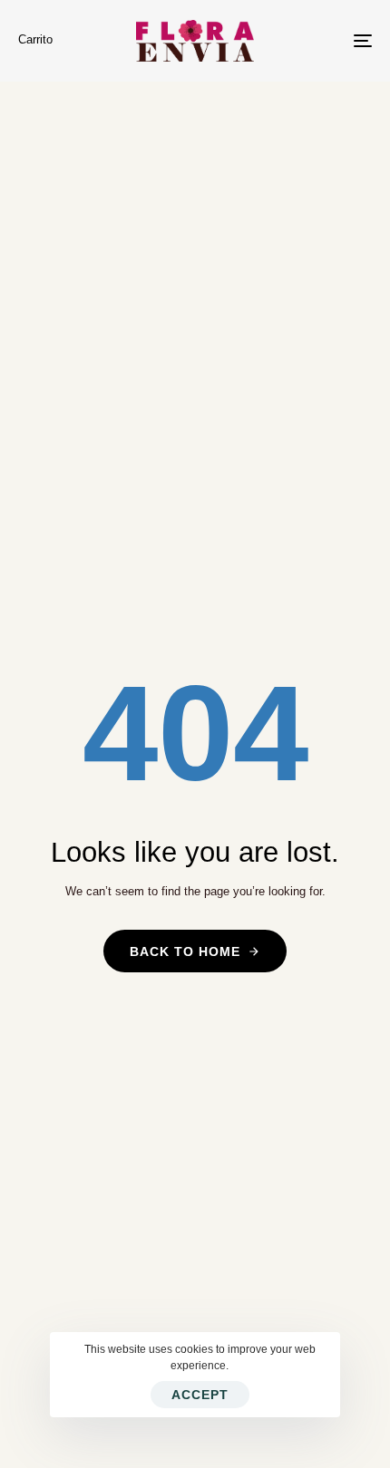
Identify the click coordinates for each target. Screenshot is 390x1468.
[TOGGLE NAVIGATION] (313, 41)
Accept (200, 1394)
